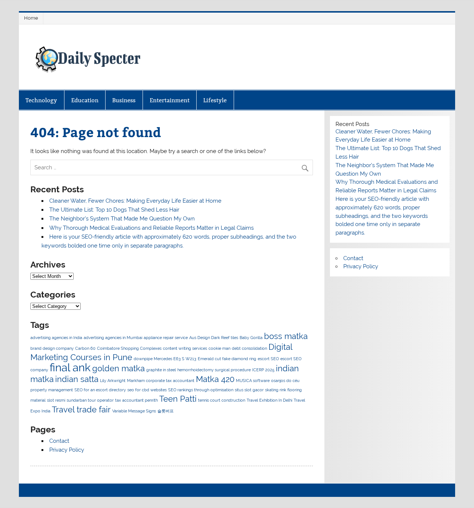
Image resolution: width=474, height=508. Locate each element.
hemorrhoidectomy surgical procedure (214, 370)
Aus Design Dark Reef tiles (213, 337)
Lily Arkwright (113, 380)
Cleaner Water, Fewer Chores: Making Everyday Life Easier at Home (135, 200)
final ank (70, 367)
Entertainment (170, 100)
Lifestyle (215, 100)
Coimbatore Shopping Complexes (129, 348)
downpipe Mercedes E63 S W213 (165, 358)
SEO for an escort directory (100, 390)
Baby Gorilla (251, 337)
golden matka (118, 368)
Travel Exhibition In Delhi (269, 400)
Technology (41, 100)
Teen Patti (178, 399)
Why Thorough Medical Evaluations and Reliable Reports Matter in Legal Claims (151, 228)
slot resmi (56, 400)
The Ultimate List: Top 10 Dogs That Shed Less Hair (114, 209)
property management (51, 390)
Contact (59, 441)
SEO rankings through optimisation (200, 390)
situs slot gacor (249, 390)
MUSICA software (253, 380)
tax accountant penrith (136, 400)
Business (124, 100)
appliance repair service (166, 337)
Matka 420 (215, 379)
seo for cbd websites (147, 390)
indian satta (77, 379)
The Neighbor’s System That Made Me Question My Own (122, 218)
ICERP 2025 (263, 370)
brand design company (52, 348)
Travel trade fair (81, 409)
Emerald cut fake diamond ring (227, 358)
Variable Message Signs (134, 411)
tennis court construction (221, 400)
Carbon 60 (85, 348)
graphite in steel (161, 370)
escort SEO (268, 358)
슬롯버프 (165, 411)
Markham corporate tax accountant (160, 380)
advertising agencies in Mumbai (113, 337)
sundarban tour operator (90, 400)
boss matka (286, 336)
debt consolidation (249, 348)
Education (85, 100)
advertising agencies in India (56, 337)
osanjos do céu (285, 380)
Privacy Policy (66, 449)
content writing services (185, 348)
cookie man (219, 348)
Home (31, 18)
